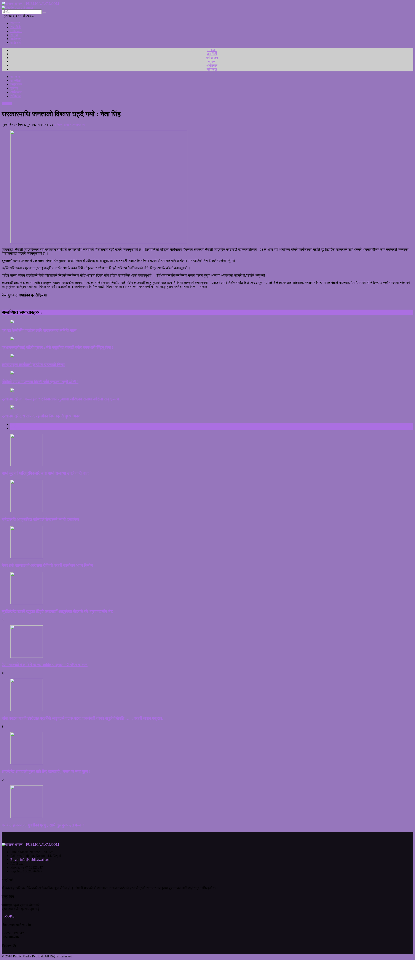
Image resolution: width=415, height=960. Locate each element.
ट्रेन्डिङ (15, 428)
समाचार (15, 23)
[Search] (44, 12)
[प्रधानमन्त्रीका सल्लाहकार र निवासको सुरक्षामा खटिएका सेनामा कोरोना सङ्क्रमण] (207, 390)
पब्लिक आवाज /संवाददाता (69, 124)
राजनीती (15, 27)
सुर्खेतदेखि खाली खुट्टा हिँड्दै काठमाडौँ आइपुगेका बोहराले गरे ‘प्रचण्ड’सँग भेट (57, 611)
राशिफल (15, 42)
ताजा (13, 424)
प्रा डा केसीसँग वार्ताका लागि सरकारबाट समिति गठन (39, 330)
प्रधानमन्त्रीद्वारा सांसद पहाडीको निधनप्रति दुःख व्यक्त (41, 416)
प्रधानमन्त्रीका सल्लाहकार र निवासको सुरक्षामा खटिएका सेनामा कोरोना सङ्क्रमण (60, 399)
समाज (14, 35)
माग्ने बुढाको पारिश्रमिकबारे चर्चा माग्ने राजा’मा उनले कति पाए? (45, 473)
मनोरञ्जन (16, 31)
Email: (30, 859)
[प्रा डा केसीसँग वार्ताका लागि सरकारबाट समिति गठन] (207, 322)
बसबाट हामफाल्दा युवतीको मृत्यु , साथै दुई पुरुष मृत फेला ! (43, 825)
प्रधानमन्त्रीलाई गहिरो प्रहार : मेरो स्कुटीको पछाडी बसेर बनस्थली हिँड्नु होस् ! (57, 347)
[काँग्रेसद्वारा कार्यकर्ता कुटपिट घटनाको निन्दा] (207, 356)
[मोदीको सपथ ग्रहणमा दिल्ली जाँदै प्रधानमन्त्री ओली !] (207, 373)
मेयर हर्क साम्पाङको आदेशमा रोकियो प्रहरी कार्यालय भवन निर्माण (47, 565)
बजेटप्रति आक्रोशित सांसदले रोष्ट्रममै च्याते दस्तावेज (40, 519)
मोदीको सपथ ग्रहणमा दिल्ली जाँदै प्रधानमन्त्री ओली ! (40, 381)
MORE (9, 916)
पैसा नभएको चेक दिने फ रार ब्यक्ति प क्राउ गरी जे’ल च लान (45, 665)
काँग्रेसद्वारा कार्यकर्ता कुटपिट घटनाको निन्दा (33, 364)
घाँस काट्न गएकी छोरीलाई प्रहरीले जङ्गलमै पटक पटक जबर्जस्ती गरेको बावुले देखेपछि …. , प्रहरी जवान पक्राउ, (82, 718)
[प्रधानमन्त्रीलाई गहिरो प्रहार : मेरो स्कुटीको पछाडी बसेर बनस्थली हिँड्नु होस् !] (207, 339)
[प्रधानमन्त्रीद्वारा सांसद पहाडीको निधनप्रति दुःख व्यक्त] (207, 407)
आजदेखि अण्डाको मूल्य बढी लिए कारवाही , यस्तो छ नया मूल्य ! (46, 771)
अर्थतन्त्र (16, 39)
